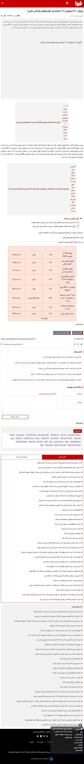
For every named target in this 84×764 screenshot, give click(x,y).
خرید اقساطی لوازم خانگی (74, 435)
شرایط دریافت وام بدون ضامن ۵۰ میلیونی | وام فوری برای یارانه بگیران (60, 505)
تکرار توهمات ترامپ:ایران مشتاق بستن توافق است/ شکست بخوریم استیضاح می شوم (55, 585)
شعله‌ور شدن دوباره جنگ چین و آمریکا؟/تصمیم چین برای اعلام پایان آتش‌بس (58, 557)
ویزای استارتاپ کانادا (31, 435)
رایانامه (79, 402)
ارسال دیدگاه (15, 417)
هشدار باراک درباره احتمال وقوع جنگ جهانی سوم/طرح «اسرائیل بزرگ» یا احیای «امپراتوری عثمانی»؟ (51, 552)
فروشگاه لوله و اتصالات (21, 442)
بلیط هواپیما (32, 442)
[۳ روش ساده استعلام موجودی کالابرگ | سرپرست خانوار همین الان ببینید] (64, 122)
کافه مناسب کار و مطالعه (66, 438)
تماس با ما (40, 742)
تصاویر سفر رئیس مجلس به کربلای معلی (68, 590)
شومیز (41, 445)
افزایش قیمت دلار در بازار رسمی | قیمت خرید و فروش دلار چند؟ (62, 482)
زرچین (12, 438)
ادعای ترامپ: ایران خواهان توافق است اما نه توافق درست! (63, 566)
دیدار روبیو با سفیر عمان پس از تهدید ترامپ (68, 514)
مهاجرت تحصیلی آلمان (43, 435)
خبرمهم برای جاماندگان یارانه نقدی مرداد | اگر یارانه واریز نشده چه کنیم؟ (60, 500)
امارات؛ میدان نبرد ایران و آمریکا (71, 529)
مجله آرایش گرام (55, 438)
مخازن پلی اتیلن (20, 435)
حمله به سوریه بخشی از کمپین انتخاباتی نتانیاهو (66, 477)
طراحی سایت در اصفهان (60, 445)
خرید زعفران (19, 438)
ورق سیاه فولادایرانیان (75, 442)
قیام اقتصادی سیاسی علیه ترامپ (71, 510)
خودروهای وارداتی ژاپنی (61, 333)
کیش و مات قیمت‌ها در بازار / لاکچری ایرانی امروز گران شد (61, 357)
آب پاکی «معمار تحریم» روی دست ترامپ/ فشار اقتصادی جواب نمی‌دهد (59, 543)
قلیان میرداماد (77, 438)
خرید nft (37, 438)
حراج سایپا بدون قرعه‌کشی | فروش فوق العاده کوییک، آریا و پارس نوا (60, 599)
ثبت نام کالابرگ (45, 438)
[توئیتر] (37, 736)
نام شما (79, 394)
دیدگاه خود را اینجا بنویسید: (47, 394)
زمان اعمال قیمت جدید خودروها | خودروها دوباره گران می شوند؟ (59, 368)
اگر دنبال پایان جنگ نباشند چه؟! (71, 538)
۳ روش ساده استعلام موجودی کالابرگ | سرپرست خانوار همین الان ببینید (38, 122)
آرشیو (31, 742)
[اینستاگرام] (43, 736)
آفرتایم (46, 442)
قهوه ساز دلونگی (49, 445)
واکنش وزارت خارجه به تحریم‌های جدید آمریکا (67, 580)
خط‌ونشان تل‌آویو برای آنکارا (72, 533)
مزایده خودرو (39, 442)
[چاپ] (2, 16)
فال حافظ (12, 435)
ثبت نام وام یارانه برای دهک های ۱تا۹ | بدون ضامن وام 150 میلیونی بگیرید (59, 547)
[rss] (46, 736)
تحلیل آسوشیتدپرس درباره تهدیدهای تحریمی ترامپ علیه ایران (62, 562)
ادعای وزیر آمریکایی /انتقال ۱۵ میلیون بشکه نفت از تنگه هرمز (62, 576)
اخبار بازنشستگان (54, 435)
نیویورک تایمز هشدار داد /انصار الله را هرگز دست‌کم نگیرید (63, 496)
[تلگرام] (81, 344)
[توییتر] (78, 344)
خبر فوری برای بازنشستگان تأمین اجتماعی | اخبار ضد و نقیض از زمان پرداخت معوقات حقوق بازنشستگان (50, 472)
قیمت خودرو (76, 333)
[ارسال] (5, 16)
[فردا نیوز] (78, 5)
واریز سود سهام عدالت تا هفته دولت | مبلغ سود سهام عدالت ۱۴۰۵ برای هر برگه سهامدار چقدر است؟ (38, 189)
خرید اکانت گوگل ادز (28, 438)
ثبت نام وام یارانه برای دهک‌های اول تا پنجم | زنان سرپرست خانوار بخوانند (54, 222)
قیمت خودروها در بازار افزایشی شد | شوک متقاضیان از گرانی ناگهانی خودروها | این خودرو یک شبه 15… (47, 363)
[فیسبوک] (75, 344)
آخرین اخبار (62, 457)
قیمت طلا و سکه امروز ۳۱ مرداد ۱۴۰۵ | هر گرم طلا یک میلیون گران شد (60, 491)
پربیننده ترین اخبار (21, 457)
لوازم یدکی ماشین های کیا (74, 445)
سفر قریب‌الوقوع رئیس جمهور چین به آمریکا (68, 524)
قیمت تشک (63, 435)
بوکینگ (66, 442)
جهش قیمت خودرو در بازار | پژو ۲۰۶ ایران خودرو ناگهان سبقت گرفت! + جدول (55, 374)
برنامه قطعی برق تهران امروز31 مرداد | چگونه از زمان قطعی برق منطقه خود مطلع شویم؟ (55, 571)
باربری (50, 442)
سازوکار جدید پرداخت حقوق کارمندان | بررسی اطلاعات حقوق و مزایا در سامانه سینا (56, 486)
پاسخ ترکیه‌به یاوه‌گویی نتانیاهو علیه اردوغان (68, 519)
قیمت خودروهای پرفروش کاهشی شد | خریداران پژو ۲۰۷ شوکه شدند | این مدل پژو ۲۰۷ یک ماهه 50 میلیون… (45, 380)
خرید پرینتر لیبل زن (58, 442)
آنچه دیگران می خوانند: (71, 218)
